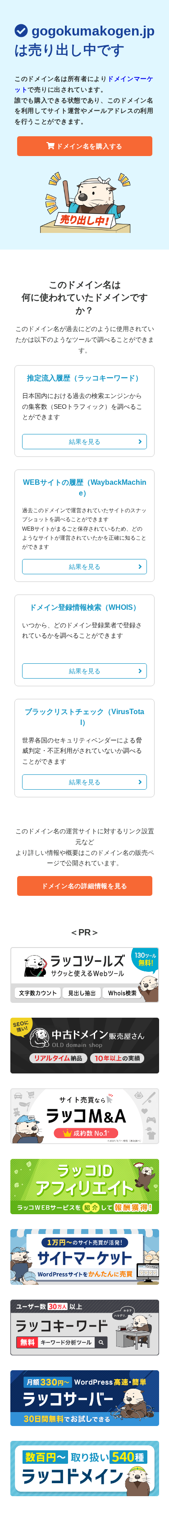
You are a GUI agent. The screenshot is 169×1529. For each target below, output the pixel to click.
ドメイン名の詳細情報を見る (84, 886)
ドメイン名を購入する (89, 146)
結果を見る (84, 441)
